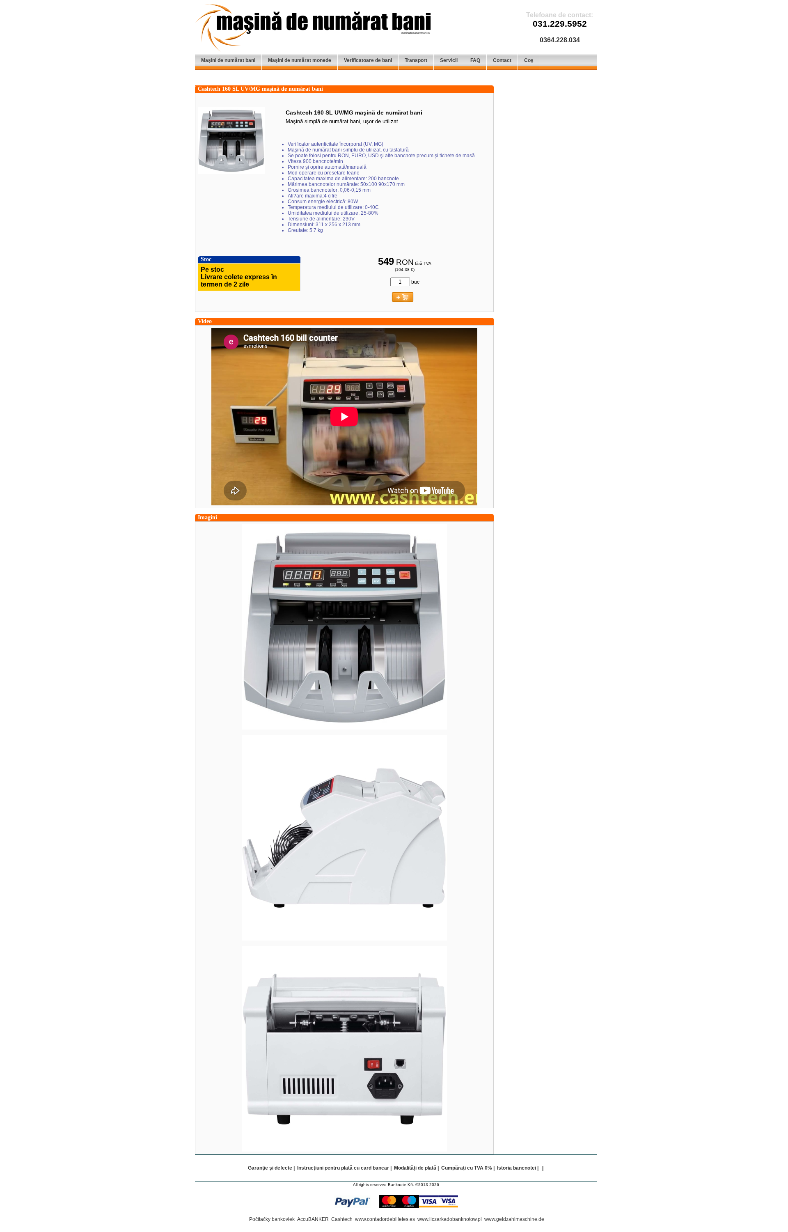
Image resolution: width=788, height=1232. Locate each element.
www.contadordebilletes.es (385, 1219)
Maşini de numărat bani (228, 60)
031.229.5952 (560, 24)
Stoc (206, 259)
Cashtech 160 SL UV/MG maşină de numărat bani (260, 89)
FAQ (475, 60)
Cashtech (342, 1219)
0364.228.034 (560, 40)
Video (205, 321)
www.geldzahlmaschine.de (514, 1219)
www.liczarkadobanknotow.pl (449, 1219)
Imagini (207, 517)
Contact (502, 60)
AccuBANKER (313, 1219)
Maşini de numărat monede (299, 60)
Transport (416, 60)
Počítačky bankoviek (272, 1219)
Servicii (449, 60)
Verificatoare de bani (368, 60)
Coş (529, 60)
